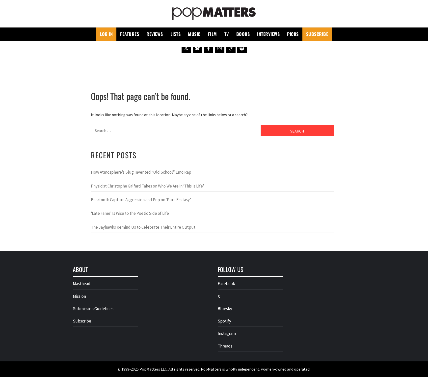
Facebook (226, 283)
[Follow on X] (186, 48)
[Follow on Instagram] (219, 48)
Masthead (81, 283)
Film (212, 34)
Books (243, 34)
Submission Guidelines (93, 308)
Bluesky (225, 308)
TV (226, 34)
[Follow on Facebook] (208, 48)
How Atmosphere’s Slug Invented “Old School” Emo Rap (141, 172)
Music (194, 34)
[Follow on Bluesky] (197, 48)
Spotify (224, 321)
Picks (293, 34)
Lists (175, 34)
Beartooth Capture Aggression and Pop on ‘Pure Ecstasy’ (141, 199)
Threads (225, 346)
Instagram (227, 333)
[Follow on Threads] (231, 48)
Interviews (268, 34)
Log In (106, 34)
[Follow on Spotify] (242, 48)
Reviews (154, 34)
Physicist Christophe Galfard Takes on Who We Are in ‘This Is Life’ (147, 186)
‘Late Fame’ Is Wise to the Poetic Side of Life (130, 213)
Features (129, 34)
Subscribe (317, 34)
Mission (79, 296)
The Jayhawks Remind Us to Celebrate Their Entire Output (143, 227)
